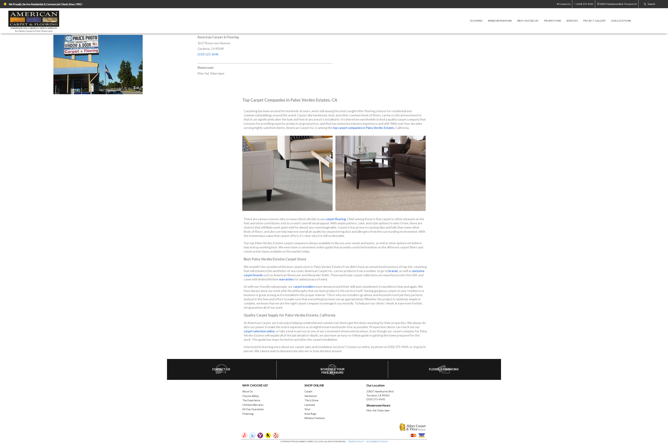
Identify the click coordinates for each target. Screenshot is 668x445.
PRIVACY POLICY (356, 441)
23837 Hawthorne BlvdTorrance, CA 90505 (379, 393)
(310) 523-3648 (207, 54)
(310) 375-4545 (375, 399)
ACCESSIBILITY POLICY (377, 441)
